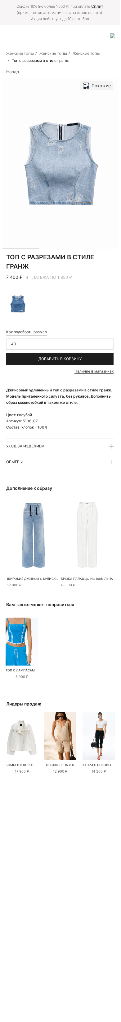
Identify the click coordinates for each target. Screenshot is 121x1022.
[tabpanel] (22, 642)
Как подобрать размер (26, 332)
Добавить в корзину (60, 358)
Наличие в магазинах (94, 371)
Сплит (97, 6)
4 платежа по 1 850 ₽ (49, 277)
